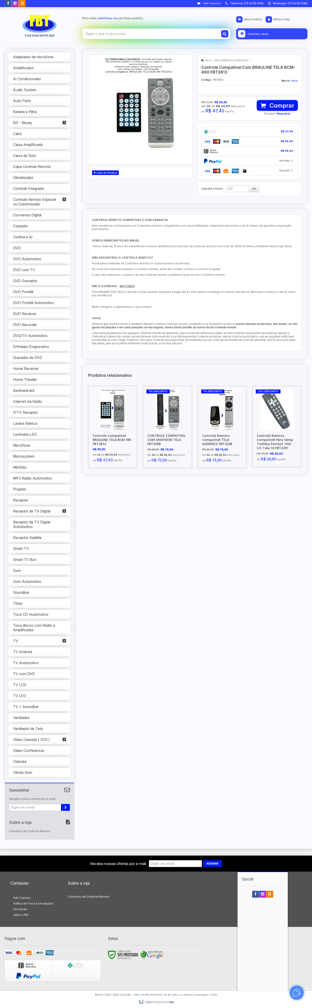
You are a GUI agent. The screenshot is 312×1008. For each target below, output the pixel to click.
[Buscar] (224, 33)
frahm (294, 80)
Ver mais (115, 445)
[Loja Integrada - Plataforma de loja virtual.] (156, 1002)
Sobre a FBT (21, 915)
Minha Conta (281, 19)
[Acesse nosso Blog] (22, 3)
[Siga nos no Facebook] (8, 3)
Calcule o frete (212, 189)
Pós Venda (20, 909)
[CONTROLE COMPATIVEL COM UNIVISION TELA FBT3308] (167, 427)
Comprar (281, 105)
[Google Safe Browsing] (151, 954)
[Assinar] (65, 807)
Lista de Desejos (106, 172)
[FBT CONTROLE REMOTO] (39, 24)
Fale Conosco (212, 3)
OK (254, 188)
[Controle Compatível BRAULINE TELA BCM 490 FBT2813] (112, 427)
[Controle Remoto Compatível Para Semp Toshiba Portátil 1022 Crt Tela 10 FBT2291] (276, 426)
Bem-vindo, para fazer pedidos (112, 18)
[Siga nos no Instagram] (15, 3)
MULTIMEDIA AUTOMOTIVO (231, 60)
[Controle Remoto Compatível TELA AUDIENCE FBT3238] (222, 427)
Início (208, 60)
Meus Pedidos (253, 19)
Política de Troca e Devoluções (33, 903)
